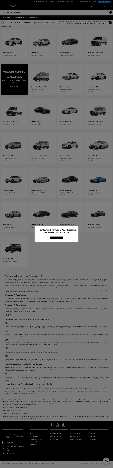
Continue (56, 238)
